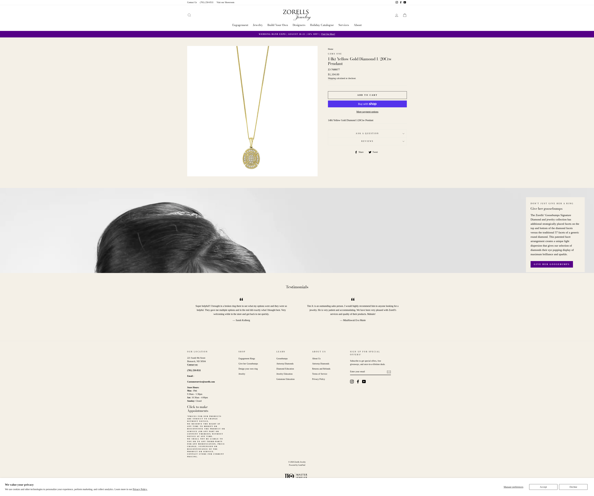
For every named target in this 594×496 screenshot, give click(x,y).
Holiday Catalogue (322, 25)
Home (330, 49)
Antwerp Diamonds (284, 364)
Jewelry (258, 25)
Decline (573, 487)
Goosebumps (282, 358)
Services (343, 25)
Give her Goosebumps (552, 264)
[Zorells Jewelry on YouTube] (364, 381)
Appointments (197, 410)
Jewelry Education (284, 374)
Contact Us (192, 2)
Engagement (240, 25)
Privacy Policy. (140, 489)
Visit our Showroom (225, 2)
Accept (543, 487)
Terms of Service (319, 374)
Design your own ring (248, 369)
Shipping (332, 78)
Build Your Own (277, 25)
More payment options (367, 111)
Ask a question (367, 133)
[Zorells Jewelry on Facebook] (358, 381)
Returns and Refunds (321, 369)
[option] (297, 34)
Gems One (335, 54)
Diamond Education (285, 369)
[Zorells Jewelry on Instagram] (352, 381)
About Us (316, 358)
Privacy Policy (318, 379)
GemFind (301, 465)
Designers (299, 25)
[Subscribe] (389, 372)
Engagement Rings (247, 358)
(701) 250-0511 (206, 2)
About (358, 25)
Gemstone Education (285, 379)
